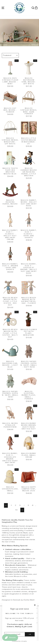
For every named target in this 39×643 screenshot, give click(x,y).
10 (16, 510)
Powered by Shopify (19, 641)
